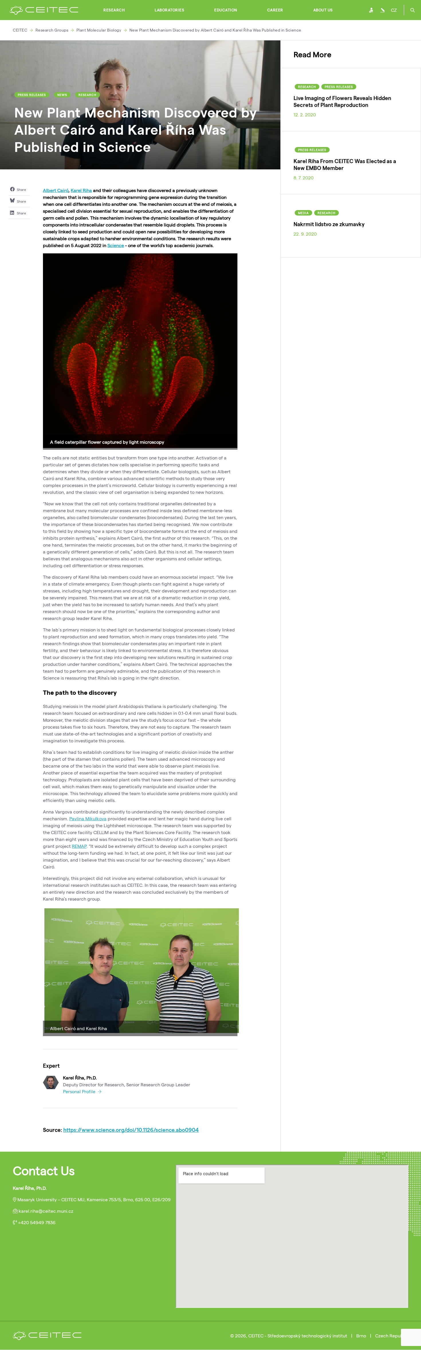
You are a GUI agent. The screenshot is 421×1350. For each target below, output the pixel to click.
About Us (323, 10)
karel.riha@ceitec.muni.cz (46, 1211)
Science (115, 245)
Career (275, 10)
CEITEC (20, 30)
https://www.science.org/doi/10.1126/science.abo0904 (131, 1129)
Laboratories (169, 10)
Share (21, 189)
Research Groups (52, 30)
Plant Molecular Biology (98, 30)
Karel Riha (81, 190)
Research (114, 10)
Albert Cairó (55, 190)
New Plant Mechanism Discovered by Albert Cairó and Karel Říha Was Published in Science (215, 30)
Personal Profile (80, 1091)
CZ (394, 10)
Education (225, 10)
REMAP (79, 846)
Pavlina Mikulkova (88, 818)
